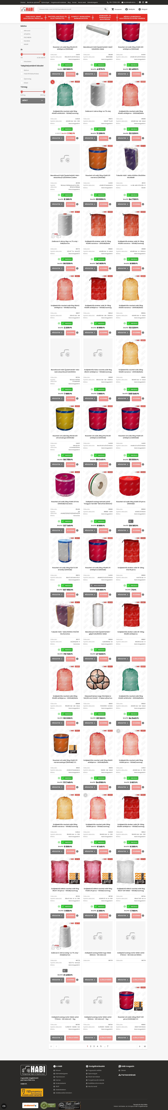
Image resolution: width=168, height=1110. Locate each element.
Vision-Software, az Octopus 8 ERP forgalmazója (130, 1106)
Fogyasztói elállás (94, 1070)
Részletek (56, 74)
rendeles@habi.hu (128, 2)
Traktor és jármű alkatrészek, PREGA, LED (33, 17)
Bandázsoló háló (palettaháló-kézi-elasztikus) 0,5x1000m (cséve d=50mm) (65, 176)
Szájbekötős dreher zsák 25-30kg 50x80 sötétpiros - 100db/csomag (130, 825)
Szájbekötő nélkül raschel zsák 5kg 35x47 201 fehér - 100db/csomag (131, 890)
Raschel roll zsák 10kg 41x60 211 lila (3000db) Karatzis (65, 503)
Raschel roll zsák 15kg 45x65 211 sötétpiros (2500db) (97, 569)
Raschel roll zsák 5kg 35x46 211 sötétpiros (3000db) (65, 48)
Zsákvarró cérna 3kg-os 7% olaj (98, 111)
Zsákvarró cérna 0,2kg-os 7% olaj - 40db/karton (65, 954)
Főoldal (23, 2)
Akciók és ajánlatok (33, 2)
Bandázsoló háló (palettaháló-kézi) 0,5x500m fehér (97, 48)
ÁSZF (57, 1086)
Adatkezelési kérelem (64, 1093)
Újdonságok (45, 2)
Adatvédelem (61, 1090)
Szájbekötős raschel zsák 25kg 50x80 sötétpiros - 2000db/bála (65, 697)
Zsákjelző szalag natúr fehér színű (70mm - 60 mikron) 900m (130, 954)
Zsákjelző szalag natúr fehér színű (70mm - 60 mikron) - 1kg (65, 1018)
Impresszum (60, 1077)
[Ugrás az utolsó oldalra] (144, 1046)
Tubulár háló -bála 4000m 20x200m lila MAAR (130, 176)
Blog (69, 2)
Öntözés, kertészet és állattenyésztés (57, 17)
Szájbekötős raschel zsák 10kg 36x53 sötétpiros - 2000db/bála (97, 761)
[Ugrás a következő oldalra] (139, 1046)
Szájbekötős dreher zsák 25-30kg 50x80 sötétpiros (130, 633)
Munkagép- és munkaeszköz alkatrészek (105, 17)
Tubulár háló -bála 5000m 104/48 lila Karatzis (65, 633)
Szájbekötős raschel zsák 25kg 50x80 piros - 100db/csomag (98, 825)
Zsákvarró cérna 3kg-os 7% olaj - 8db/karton (65, 242)
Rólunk (58, 1070)
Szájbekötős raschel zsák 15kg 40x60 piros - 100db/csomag (131, 761)
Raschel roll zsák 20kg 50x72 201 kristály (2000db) (65, 569)
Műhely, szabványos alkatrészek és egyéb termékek (132, 17)
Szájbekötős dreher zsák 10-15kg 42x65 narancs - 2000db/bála (98, 242)
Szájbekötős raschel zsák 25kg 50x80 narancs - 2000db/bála (131, 371)
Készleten (27, 62)
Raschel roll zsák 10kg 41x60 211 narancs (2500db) (98, 176)
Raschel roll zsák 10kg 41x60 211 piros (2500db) (130, 503)
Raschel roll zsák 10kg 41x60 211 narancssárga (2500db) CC (65, 761)
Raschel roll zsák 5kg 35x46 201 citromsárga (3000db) (65, 437)
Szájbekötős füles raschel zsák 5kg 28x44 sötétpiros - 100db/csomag (98, 371)
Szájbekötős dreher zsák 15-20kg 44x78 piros (131, 569)
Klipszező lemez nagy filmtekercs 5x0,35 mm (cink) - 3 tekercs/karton (98, 697)
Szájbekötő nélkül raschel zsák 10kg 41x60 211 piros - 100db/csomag (98, 890)
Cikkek (123, 1070)
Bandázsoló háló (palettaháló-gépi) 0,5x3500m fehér (98, 633)
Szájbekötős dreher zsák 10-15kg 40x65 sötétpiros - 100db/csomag (98, 307)
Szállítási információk (96, 1083)
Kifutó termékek (94, 1077)
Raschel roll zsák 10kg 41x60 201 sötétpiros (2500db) (130, 48)
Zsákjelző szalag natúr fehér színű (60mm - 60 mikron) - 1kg (97, 1018)
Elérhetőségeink (92, 2)
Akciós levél (82, 2)
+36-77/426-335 (113, 2)
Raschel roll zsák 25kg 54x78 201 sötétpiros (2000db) (98, 437)
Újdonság (27, 79)
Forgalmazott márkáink (58, 2)
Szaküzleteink (61, 1083)
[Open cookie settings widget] (4, 1105)
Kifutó (26, 83)
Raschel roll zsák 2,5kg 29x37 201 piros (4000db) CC (131, 1018)
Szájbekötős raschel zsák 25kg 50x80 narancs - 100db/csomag (65, 825)
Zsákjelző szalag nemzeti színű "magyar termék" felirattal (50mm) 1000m (98, 503)
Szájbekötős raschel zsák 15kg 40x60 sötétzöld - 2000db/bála (130, 697)
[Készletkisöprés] (52, 82)
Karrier (74, 2)
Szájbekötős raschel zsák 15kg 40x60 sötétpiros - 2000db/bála (131, 112)
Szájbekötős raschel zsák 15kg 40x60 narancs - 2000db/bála (131, 307)
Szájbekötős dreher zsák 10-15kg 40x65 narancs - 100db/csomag (131, 242)
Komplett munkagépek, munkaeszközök (81, 17)
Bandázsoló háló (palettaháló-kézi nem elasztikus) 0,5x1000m (65, 371)
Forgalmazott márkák (96, 1080)
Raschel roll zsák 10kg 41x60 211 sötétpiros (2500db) (131, 437)
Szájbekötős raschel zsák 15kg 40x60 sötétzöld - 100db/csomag (65, 112)
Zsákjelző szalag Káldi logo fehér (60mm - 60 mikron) (98, 954)
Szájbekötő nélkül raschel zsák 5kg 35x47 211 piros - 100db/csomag (65, 890)
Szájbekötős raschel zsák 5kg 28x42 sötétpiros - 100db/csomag (65, 307)
